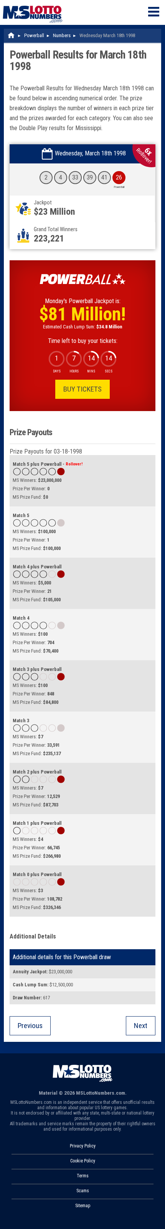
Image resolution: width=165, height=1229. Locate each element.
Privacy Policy (83, 1146)
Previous (30, 1025)
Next (140, 1025)
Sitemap (82, 1205)
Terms (83, 1175)
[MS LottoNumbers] (32, 3)
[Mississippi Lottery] (11, 35)
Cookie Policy (82, 1161)
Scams (82, 1190)
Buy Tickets (82, 389)
